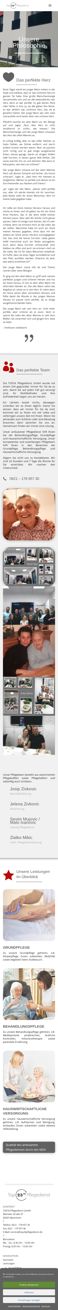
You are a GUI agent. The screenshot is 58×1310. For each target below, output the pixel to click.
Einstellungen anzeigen (29, 1300)
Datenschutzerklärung (31, 1306)
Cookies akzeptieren (29, 1284)
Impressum (45, 1306)
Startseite (8, 1259)
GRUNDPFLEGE (16, 947)
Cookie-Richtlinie (14, 1306)
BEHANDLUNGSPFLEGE (23, 1026)
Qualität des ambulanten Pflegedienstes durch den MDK (26, 1147)
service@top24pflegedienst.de (26, 1232)
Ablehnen (29, 1292)
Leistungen (9, 1263)
